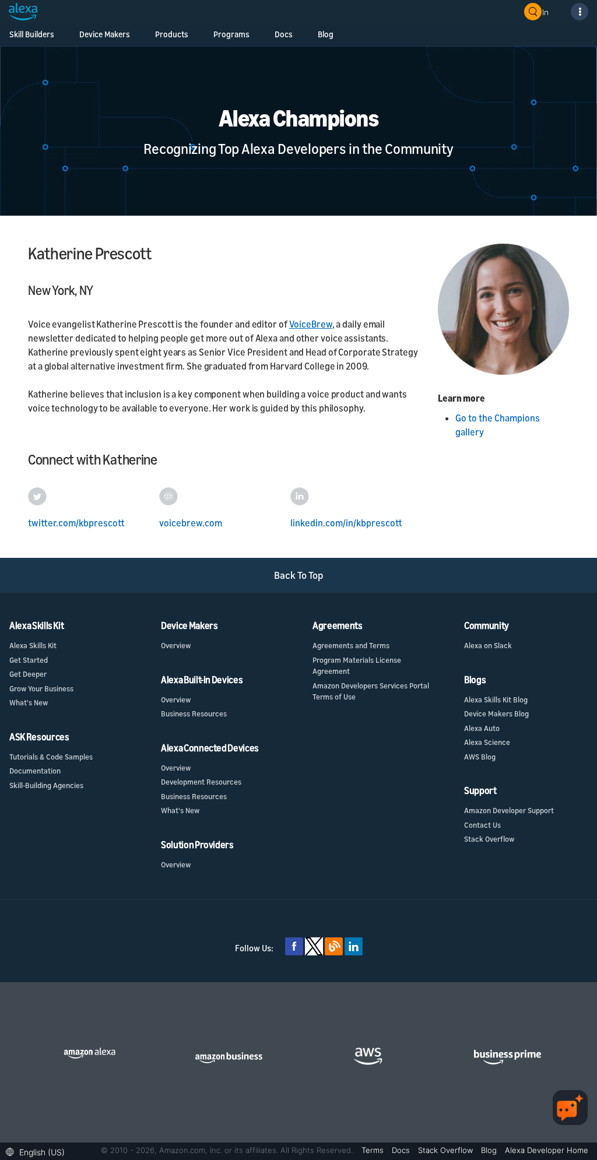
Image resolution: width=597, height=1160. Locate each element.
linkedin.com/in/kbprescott (346, 523)
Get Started (28, 660)
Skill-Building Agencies (46, 785)
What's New (28, 702)
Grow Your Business (41, 688)
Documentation (35, 770)
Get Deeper (28, 674)
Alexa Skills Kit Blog (496, 699)
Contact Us (482, 824)
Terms (373, 1150)
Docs (284, 34)
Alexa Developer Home (546, 1150)
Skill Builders (31, 34)
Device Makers (104, 34)
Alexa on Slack (488, 645)
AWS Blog (480, 756)
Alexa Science (487, 742)
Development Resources (201, 781)
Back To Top (299, 575)
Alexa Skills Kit (33, 645)
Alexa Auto (482, 728)
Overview (176, 645)
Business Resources (194, 713)
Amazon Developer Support (509, 810)
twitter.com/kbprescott (76, 523)
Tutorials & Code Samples (51, 756)
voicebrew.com (190, 523)
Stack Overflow (489, 838)
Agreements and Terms (350, 645)
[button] (38, 1151)
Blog (325, 34)
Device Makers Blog (496, 713)
